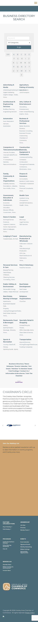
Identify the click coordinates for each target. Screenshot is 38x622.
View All (5, 548)
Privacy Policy (30, 613)
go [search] (20, 47)
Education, (6, 207)
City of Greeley (7, 526)
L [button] (17, 63)
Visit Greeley (6, 529)
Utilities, (5, 291)
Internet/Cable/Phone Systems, (10, 156)
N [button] (25, 63)
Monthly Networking (26, 546)
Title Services (23, 224)
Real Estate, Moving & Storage (10, 297)
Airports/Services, (24, 342)
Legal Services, (24, 222)
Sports (16, 349)
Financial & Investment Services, (26, 185)
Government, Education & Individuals (8, 198)
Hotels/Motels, (7, 239)
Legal (21, 217)
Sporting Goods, (8, 349)
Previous (3, 425)
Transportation (25, 339)
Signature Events (25, 544)
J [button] (28, 59)
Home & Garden (9, 217)
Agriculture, (23, 90)
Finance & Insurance (23, 175)
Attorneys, (22, 219)
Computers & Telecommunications (11, 148)
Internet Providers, (9, 152)
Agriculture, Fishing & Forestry (26, 86)
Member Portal (24, 530)
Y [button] (29, 71)
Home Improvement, (9, 227)
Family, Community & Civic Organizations (8, 177)
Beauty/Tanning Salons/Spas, (8, 271)
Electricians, (23, 169)
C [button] (21, 54)
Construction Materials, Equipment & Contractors (24, 150)
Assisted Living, (24, 198)
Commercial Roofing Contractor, (25, 158)
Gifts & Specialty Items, (26, 330)
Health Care (24, 195)
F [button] (14, 59)
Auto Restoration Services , (8, 122)
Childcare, (6, 275)
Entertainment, (24, 109)
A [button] (13, 54)
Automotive (8, 118)
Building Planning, (9, 109)
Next (35, 425)
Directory (23, 527)
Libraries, (14, 186)
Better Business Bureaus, (24, 127)
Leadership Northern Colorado (8, 542)
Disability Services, (9, 183)
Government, (7, 212)
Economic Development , (8, 204)
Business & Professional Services (24, 121)
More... (5, 97)
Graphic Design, (8, 94)
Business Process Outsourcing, (25, 134)
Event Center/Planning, (26, 111)
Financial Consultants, (26, 188)
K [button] (13, 63)
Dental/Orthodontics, (26, 203)
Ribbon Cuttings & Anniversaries (8, 567)
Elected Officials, (8, 210)
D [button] (25, 54)
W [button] (21, 71)
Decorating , (23, 107)
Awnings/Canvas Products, (8, 221)
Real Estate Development (24, 285)
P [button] (13, 67)
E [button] (29, 54)
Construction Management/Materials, (26, 163)
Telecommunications (9, 164)
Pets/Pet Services (25, 267)
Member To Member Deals (22, 369)
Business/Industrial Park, (9, 305)
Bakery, (5, 325)
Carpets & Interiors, (9, 224)
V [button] (17, 71)
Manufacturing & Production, (24, 250)
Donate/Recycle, (24, 325)
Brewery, (13, 330)
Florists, (21, 327)
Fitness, (5, 347)
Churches (22, 301)
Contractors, (23, 167)
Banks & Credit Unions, (26, 181)
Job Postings (14, 371)
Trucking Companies (25, 347)
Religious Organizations (25, 297)
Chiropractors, (23, 200)
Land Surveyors (24, 92)
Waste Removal (13, 291)
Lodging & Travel (10, 236)
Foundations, (7, 186)
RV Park (15, 239)
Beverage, (6, 330)
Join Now (22, 525)
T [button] (29, 67)
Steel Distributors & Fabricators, (25, 257)
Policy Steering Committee (7, 546)
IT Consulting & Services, (8, 161)
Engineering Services (10, 111)
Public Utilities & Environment (9, 285)
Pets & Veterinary (26, 265)
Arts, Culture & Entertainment (25, 103)
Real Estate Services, (9, 313)
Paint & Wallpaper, (9, 229)
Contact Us (24, 371)
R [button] (21, 67)
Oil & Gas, (22, 253)
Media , (16, 94)
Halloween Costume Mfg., (25, 245)
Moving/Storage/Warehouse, (28, 344)
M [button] (21, 63)
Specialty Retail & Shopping (26, 321)
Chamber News (7, 564)
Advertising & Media (8, 86)
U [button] (13, 71)
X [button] (25, 71)
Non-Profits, (7, 188)
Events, (21, 114)
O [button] (29, 63)
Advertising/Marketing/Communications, (15, 90)
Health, (21, 205)
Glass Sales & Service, (26, 332)
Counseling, (7, 279)
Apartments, (7, 301)
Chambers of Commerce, (23, 139)
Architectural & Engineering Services (9, 104)
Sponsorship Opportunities (24, 552)
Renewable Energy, (9, 289)
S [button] (25, 67)
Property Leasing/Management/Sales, (12, 310)
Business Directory (16, 364)
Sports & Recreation (7, 341)
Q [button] (17, 67)
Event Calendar (24, 542)
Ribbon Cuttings (25, 549)
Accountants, (23, 179)
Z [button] (21, 75)
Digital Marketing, (8, 92)
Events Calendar (21, 366)
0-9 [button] (8, 54)
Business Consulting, (26, 131)
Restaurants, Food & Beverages (10, 321)
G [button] (18, 59)
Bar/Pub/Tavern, (8, 327)
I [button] (25, 59)
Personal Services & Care (10, 266)
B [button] (17, 54)
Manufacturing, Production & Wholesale (25, 238)
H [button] (22, 59)
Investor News (7, 570)
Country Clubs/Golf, (9, 344)
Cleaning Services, (9, 277)
